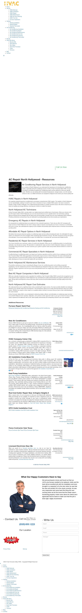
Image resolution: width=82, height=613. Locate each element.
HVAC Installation (14, 11)
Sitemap (25, 549)
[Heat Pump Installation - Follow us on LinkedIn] (69, 387)
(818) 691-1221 (27, 524)
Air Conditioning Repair (15, 31)
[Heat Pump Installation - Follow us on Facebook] (68, 387)
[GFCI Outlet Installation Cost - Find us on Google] (72, 423)
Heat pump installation (14, 375)
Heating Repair (13, 24)
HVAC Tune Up (13, 18)
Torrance (12, 50)
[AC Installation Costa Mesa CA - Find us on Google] (11, 370)
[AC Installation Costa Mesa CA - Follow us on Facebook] (9, 370)
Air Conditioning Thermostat (17, 37)
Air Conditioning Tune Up (16, 34)
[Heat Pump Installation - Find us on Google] (71, 387)
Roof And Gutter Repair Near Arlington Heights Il (29, 393)
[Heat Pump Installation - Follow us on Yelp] (72, 387)
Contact (8, 53)
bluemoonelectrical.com (68, 457)
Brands (8, 39)
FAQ (61, 316)
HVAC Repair (13, 13)
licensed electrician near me (30, 448)
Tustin (11, 48)
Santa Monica (13, 43)
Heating (8, 21)
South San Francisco (15, 47)
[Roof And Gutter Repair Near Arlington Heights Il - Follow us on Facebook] (61, 403)
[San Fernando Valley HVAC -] (11, 3)
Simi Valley (12, 45)
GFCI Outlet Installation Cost (20, 408)
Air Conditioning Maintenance (17, 32)
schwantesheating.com (57, 314)
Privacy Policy (6, 549)
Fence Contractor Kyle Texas (20, 428)
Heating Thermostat (15, 26)
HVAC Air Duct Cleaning (16, 16)
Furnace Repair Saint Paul (19, 306)
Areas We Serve (11, 40)
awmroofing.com (58, 401)
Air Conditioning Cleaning (16, 35)
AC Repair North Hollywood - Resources (32, 179)
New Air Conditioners (17, 321)
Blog (8, 51)
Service (8, 8)
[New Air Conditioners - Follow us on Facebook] (71, 334)
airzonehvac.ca (70, 332)
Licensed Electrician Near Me (21, 446)
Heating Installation (14, 23)
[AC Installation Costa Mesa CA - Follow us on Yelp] (12, 370)
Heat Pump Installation (18, 373)
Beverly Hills (13, 42)
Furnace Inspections (15, 19)
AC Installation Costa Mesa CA (21, 357)
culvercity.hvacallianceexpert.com (66, 350)
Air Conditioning (11, 27)
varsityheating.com (69, 385)
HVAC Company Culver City (20, 339)
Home (8, 7)
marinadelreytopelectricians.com (66, 421)
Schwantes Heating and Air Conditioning (19, 308)
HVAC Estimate (13, 10)
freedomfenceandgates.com (67, 439)
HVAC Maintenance (15, 15)
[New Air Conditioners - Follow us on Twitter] (72, 334)
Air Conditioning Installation (17, 29)
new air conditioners (43, 323)
